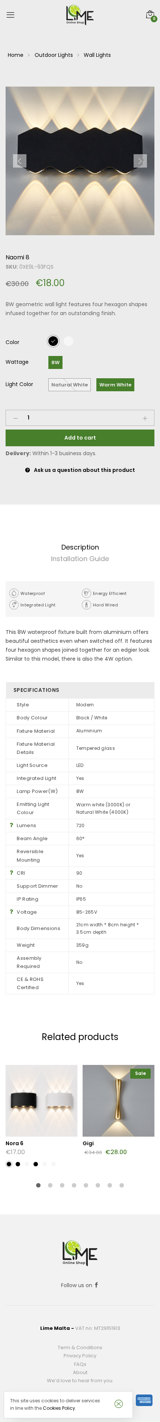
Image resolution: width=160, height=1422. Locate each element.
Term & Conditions (80, 1347)
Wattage (17, 362)
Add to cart (80, 437)
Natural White (69, 384)
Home (15, 55)
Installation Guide (80, 558)
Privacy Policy (80, 1355)
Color (12, 342)
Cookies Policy (59, 1408)
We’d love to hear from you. (80, 1380)
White (68, 340)
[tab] (80, 547)
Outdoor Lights (54, 55)
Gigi (88, 1143)
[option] (80, 161)
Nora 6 (14, 1143)
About (80, 1372)
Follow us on (77, 1285)
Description (80, 547)
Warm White (115, 384)
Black (53, 340)
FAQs (80, 1364)
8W (55, 362)
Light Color (19, 384)
